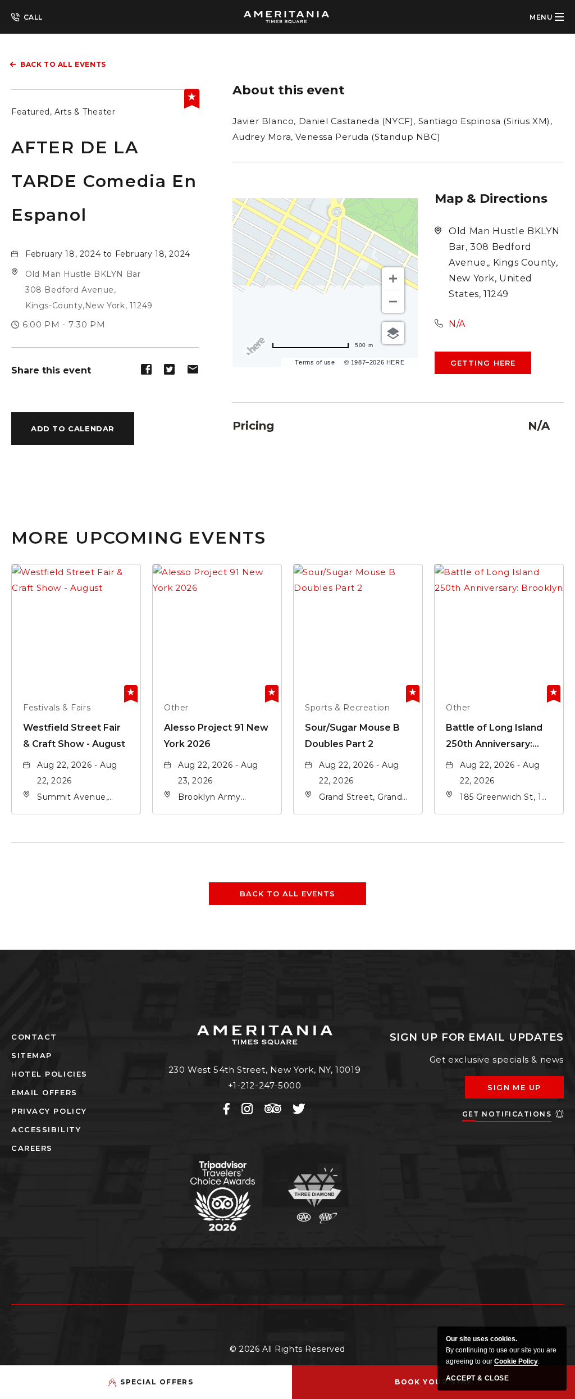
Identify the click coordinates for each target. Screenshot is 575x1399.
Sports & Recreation (347, 708)
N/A (457, 323)
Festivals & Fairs (56, 708)
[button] (89, 290)
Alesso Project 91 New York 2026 (216, 735)
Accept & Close (477, 1378)
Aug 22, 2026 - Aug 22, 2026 (77, 773)
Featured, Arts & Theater (63, 112)
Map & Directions (491, 198)
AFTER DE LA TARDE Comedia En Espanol (104, 181)
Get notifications (506, 1114)
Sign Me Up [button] (522, 1091)
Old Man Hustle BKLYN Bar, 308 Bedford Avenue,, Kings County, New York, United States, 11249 (504, 262)
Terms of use (315, 362)
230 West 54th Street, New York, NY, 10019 (264, 1069)
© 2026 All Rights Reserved (287, 1349)
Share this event (51, 370)
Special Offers (156, 1382)
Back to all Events (63, 64)
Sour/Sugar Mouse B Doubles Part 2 (352, 735)
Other (176, 708)
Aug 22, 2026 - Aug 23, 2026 (218, 773)
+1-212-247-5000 (27, 16)
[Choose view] (393, 333)
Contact (34, 1036)
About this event (288, 90)
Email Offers (44, 1092)
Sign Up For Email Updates (477, 1037)
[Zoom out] (393, 301)
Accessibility (46, 1129)
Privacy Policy (49, 1110)
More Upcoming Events (138, 537)
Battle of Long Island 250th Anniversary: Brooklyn (494, 737)
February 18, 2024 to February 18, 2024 (107, 254)
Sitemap (31, 1055)
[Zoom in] (393, 278)
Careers (32, 1147)
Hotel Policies (49, 1073)
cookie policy (516, 1361)
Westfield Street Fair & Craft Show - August (74, 735)
